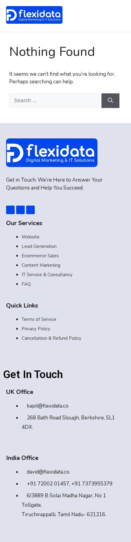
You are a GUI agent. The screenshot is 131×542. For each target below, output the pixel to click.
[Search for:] (55, 100)
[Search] (110, 100)
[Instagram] (30, 210)
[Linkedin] (20, 210)
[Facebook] (10, 210)
